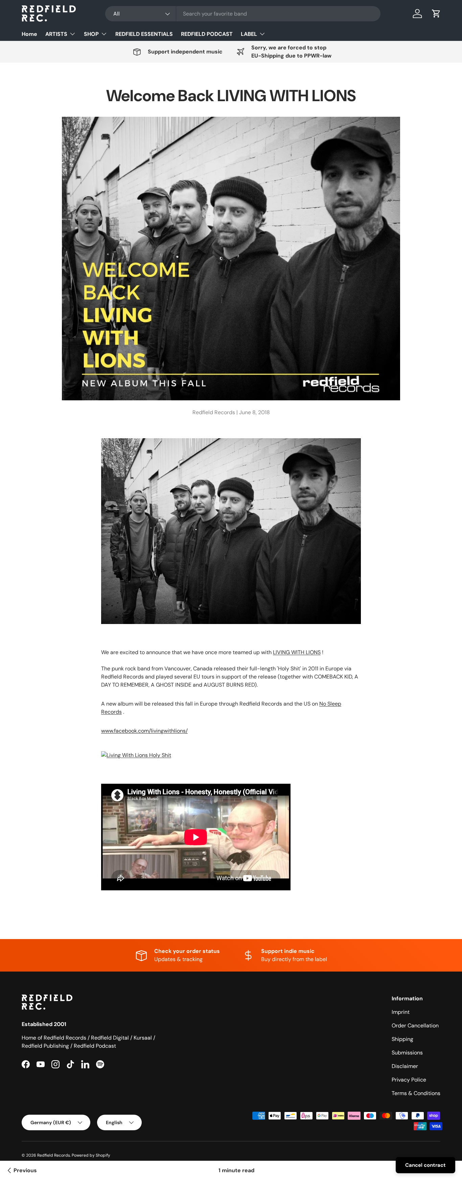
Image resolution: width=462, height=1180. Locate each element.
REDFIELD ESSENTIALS (144, 34)
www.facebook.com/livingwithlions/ (144, 730)
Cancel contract (425, 1165)
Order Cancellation (415, 1025)
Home (29, 34)
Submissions (407, 1052)
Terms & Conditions (416, 1093)
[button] (436, 13)
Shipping (402, 1039)
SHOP (91, 34)
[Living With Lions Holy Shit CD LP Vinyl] (136, 749)
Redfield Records (53, 1155)
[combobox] (242, 13)
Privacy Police (409, 1079)
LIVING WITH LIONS (297, 652)
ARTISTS (56, 34)
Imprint (401, 1012)
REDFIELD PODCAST (207, 34)
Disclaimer (405, 1066)
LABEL (249, 34)
